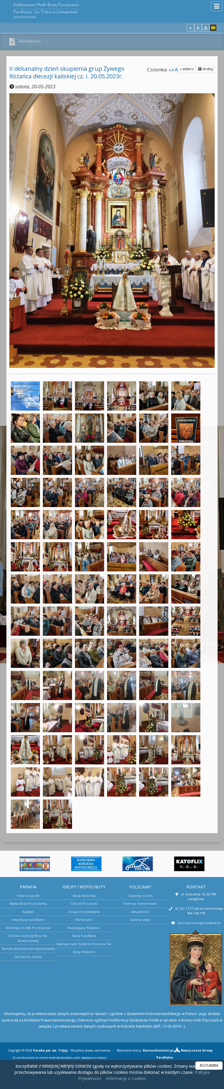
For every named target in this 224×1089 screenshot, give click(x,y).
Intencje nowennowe (140, 903)
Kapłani (28, 911)
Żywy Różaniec (84, 952)
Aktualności (30, 41)
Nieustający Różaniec (84, 928)
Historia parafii (28, 895)
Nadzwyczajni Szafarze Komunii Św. (84, 944)
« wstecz (187, 68)
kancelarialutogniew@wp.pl (199, 923)
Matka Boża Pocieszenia (28, 903)
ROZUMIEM (209, 1065)
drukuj (207, 68)
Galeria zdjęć (140, 919)
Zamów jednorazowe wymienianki (28, 948)
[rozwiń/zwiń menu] (217, 6)
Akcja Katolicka (84, 895)
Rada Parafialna (84, 935)
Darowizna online (28, 956)
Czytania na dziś (140, 895)
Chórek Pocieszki (84, 903)
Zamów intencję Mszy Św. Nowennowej (28, 938)
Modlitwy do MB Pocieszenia (28, 928)
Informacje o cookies (126, 1078)
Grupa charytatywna (84, 911)
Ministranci (84, 919)
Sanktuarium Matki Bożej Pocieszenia (45, 11)
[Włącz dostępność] (213, 28)
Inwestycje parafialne (28, 919)
